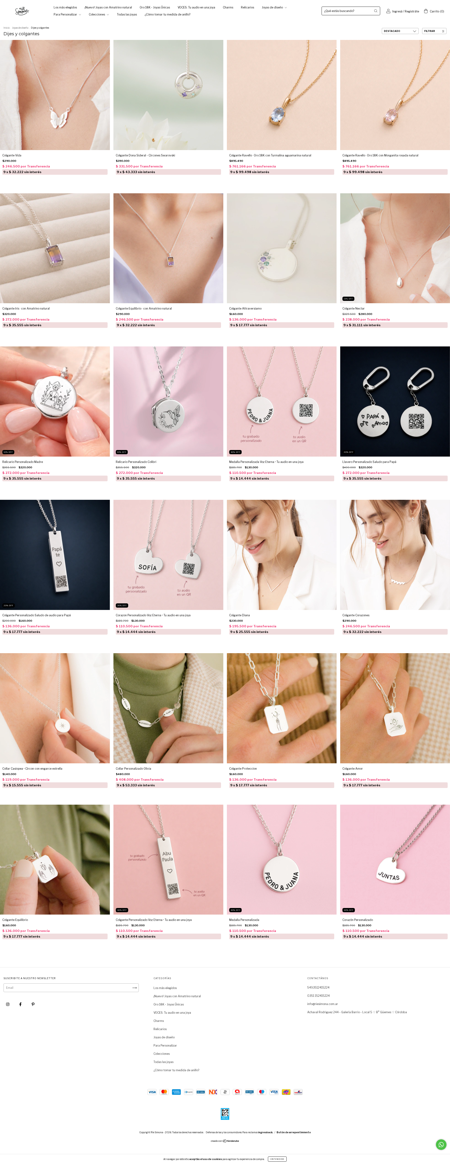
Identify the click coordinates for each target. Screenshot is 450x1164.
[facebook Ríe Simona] (20, 1004)
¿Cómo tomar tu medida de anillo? (167, 14)
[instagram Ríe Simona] (8, 1004)
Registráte (412, 11)
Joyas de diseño (273, 7)
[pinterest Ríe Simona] (33, 1004)
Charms (228, 7)
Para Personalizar (66, 14)
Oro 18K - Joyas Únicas (155, 7)
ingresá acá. (265, 1132)
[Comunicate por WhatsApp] (441, 1144)
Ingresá (397, 11)
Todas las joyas (127, 14)
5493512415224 (318, 987)
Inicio (7, 27)
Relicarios (247, 7)
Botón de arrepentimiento (294, 1132)
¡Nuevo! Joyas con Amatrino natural (108, 7)
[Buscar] (376, 11)
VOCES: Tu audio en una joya (196, 7)
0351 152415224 (318, 995)
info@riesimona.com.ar (322, 1004)
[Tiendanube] (225, 1141)
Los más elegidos (65, 7)
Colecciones (97, 14)
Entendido (277, 1159)
